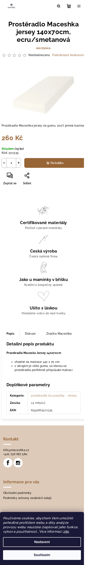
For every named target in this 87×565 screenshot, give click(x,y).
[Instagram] (18, 462)
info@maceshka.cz (16, 450)
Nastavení (42, 542)
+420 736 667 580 (15, 454)
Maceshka (43, 48)
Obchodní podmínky (17, 493)
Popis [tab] (10, 333)
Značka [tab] (59, 333)
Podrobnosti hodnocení (68, 55)
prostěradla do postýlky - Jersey (54, 395)
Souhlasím (42, 555)
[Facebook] (8, 462)
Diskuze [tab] (30, 333)
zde (66, 532)
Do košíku (57, 163)
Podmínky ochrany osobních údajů (27, 498)
